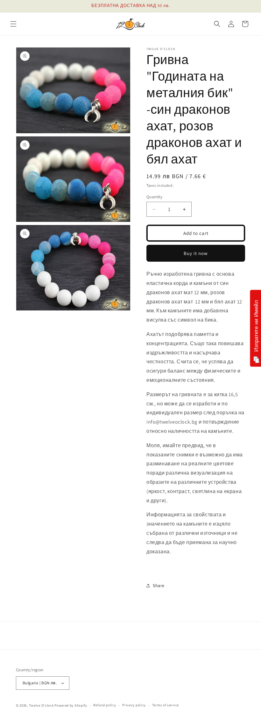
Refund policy (104, 705)
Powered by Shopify (70, 705)
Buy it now (196, 253)
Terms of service (165, 705)
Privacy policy (134, 705)
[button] (13, 24)
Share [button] (159, 585)
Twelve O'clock (41, 705)
